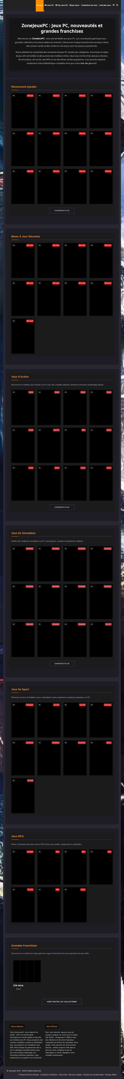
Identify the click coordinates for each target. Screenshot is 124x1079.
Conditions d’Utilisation (49, 1075)
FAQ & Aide (63, 1075)
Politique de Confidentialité (93, 1075)
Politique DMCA (111, 1075)
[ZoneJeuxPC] (17, 5)
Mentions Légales (75, 1075)
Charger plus (61, 211)
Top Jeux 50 (62, 5)
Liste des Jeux (105, 5)
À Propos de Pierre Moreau (29, 1075)
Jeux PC (50, 5)
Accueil (40, 5)
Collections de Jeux (89, 5)
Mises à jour (74, 5)
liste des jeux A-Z (89, 63)
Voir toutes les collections (62, 1001)
